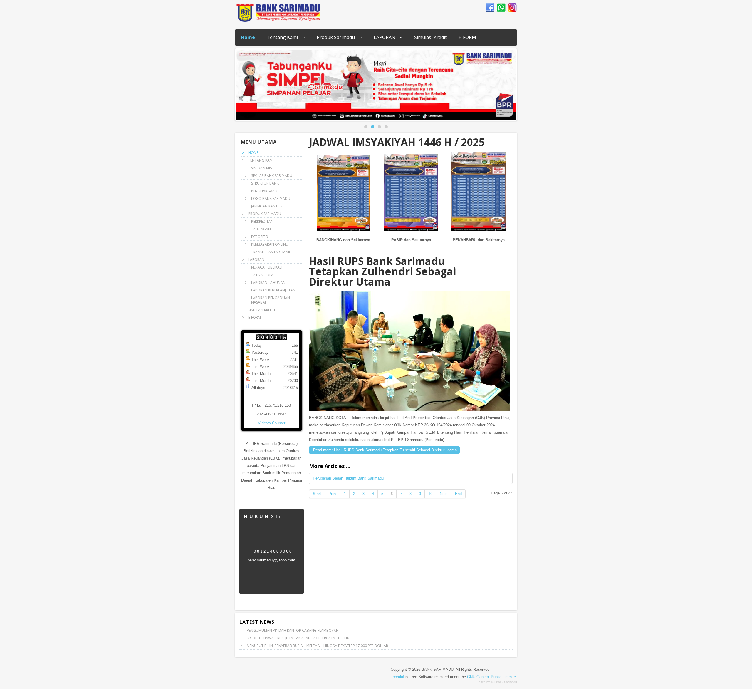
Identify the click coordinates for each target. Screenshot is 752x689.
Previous (231, 83)
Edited (481, 681)
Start (317, 494)
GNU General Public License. (492, 677)
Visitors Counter (271, 423)
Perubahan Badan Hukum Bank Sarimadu (348, 478)
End (458, 494)
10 (430, 494)
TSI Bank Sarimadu (504, 681)
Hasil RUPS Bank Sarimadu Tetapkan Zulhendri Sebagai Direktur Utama (382, 271)
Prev (332, 494)
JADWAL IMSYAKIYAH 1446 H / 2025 (397, 142)
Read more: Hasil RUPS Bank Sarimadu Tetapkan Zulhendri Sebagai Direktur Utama (384, 450)
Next (520, 83)
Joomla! (397, 677)
